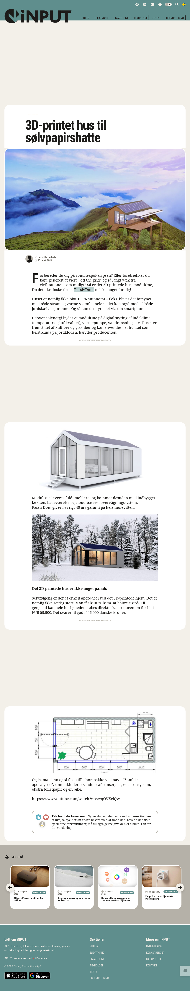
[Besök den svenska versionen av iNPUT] (184, 4)
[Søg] (177, 4)
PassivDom (84, 289)
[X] (160, 4)
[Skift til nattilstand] (168, 4)
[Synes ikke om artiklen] (46, 817)
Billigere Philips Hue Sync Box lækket (28, 899)
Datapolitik (153, 959)
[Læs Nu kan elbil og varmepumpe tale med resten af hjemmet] (117, 876)
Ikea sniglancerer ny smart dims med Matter (74, 899)
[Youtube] (152, 4)
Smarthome (121, 18)
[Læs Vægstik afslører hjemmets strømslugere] (161, 876)
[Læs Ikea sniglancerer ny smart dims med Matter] (74, 876)
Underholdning (174, 18)
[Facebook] (137, 4)
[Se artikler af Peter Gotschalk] (29, 259)
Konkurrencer (155, 952)
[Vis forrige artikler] (10, 887)
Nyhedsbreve (154, 946)
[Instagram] (144, 4)
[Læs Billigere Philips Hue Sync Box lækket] (30, 876)
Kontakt (151, 965)
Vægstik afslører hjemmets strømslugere (159, 897)
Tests (156, 18)
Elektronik (102, 18)
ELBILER (85, 18)
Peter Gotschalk (47, 257)
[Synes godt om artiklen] (38, 817)
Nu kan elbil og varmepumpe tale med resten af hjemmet (115, 899)
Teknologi (140, 18)
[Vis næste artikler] (180, 887)
